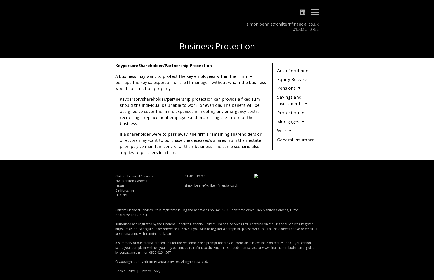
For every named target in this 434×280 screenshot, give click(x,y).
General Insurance (295, 140)
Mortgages (288, 122)
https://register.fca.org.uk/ (134, 229)
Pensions (286, 88)
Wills (282, 131)
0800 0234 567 (160, 252)
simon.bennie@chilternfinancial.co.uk (282, 24)
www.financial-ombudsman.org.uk (287, 247)
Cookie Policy (125, 271)
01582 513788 (306, 29)
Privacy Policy (150, 271)
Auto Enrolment (293, 71)
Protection (288, 113)
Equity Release (292, 79)
